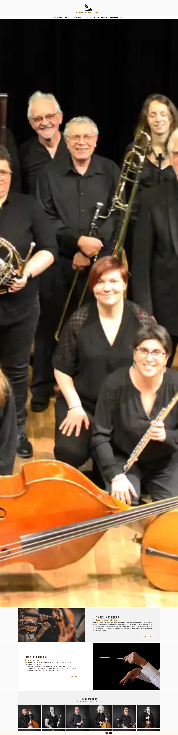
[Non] (176, 733)
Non (111, 732)
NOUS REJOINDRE (114, 17)
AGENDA (61, 17)
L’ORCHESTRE (68, 17)
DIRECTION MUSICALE (77, 17)
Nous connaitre (148, 637)
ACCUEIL (56, 17)
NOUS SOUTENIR (105, 17)
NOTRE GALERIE (95, 17)
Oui (107, 732)
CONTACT (122, 17)
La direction (74, 676)
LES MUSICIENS (87, 17)
